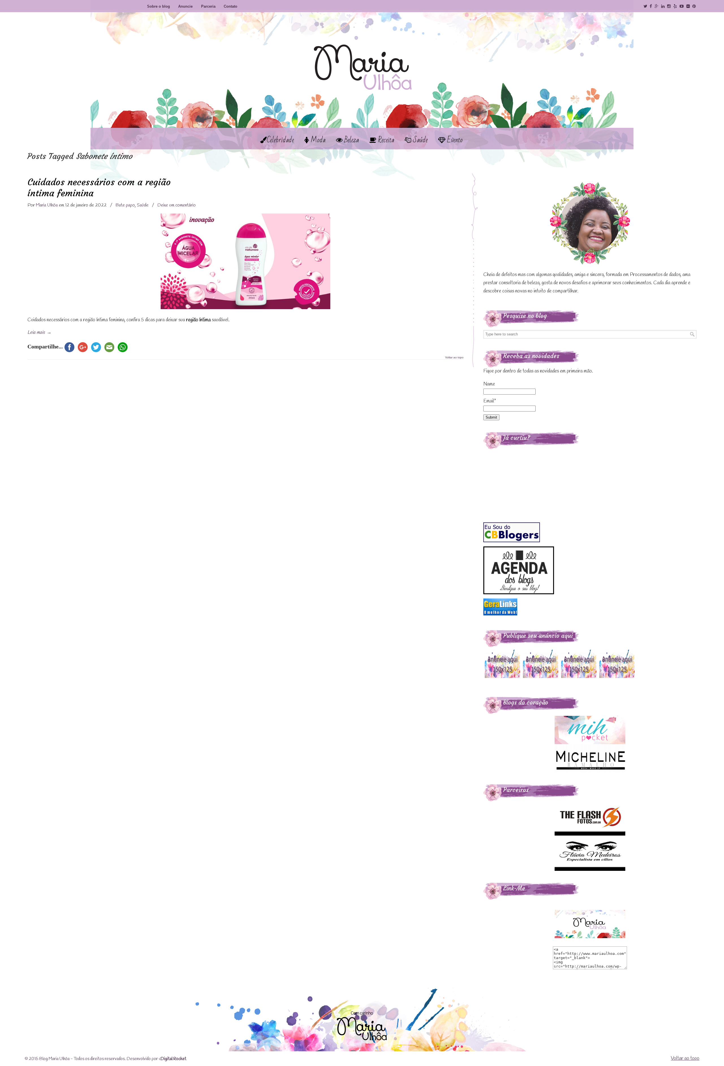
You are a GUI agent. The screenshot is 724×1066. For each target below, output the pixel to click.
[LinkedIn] (662, 6)
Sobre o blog (158, 6)
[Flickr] (688, 6)
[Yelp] (675, 6)
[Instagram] (669, 6)
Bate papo (125, 205)
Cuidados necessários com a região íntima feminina (99, 187)
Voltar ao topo (454, 357)
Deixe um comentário (177, 205)
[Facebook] (651, 6)
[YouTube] (681, 6)
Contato (230, 6)
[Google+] (656, 6)
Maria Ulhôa (362, 56)
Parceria (208, 6)
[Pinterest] (694, 6)
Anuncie (185, 6)
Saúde (142, 205)
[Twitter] (645, 6)
